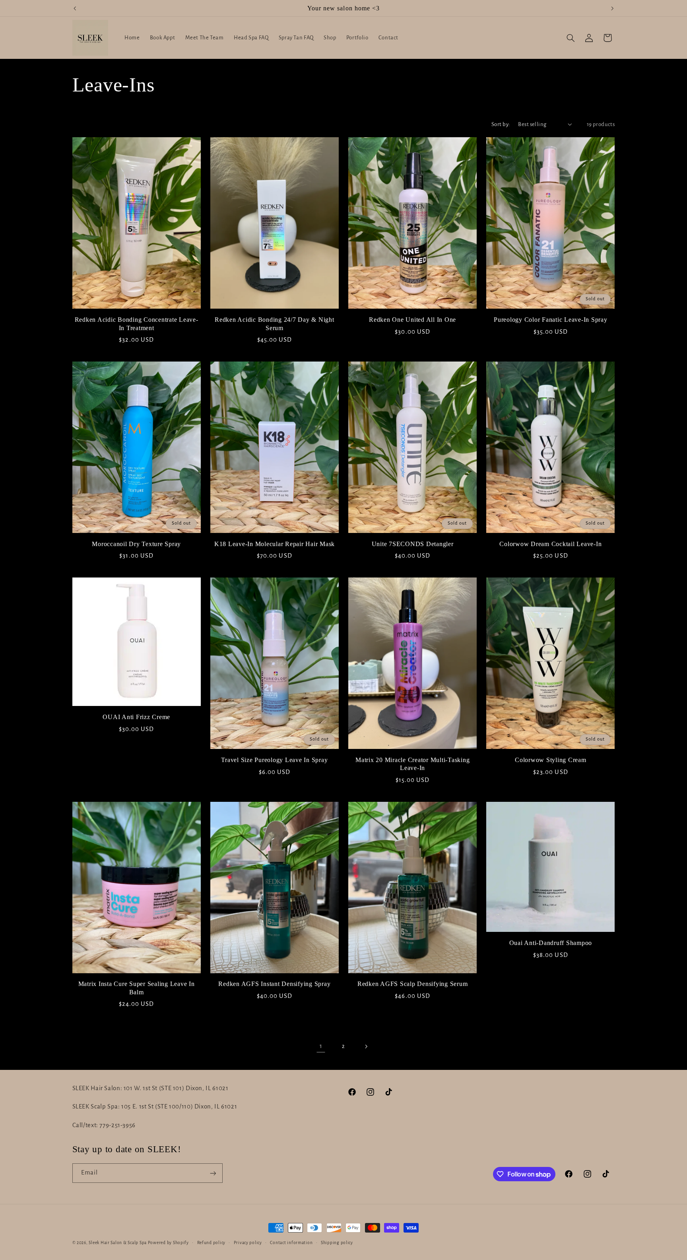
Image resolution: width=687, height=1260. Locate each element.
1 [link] (321, 1046)
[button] (570, 38)
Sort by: (500, 124)
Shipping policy (337, 1243)
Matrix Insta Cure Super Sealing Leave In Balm (136, 988)
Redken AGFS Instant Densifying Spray (274, 984)
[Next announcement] (612, 8)
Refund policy (211, 1243)
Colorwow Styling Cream (550, 760)
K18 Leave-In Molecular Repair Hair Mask (274, 544)
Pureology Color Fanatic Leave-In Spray (550, 319)
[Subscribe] (213, 1173)
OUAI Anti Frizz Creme (136, 717)
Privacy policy (248, 1243)
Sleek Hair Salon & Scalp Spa (118, 1243)
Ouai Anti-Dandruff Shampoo (550, 943)
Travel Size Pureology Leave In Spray (274, 760)
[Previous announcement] (74, 8)
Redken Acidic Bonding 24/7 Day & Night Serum (274, 323)
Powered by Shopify (168, 1243)
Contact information (291, 1243)
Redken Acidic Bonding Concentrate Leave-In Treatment (136, 323)
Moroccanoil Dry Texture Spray (136, 544)
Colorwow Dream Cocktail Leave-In (550, 544)
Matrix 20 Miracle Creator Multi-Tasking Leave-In (412, 764)
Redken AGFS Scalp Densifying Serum (412, 984)
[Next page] (366, 1046)
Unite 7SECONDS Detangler (413, 544)
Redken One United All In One (412, 319)
